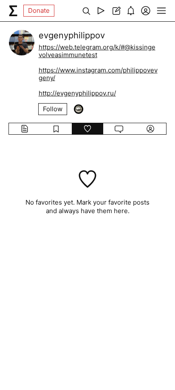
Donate (39, 10)
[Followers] (78, 109)
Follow (52, 109)
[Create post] (115, 10)
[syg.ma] (13, 10)
